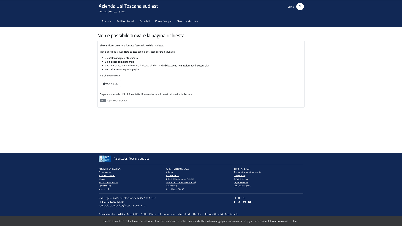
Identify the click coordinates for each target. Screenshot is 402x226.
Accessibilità (132, 214)
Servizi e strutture (187, 21)
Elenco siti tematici (214, 214)
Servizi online (105, 185)
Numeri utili (104, 189)
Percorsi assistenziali (108, 182)
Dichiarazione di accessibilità (112, 214)
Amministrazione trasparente (247, 172)
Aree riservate (231, 214)
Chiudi (295, 221)
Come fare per (163, 21)
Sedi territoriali (125, 21)
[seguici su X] (239, 202)
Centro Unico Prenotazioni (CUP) (181, 182)
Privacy (152, 214)
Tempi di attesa (241, 179)
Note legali (198, 214)
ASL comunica (172, 175)
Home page (112, 83)
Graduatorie (171, 185)
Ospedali (144, 21)
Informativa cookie (167, 214)
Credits (144, 214)
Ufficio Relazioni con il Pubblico (180, 179)
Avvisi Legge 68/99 (175, 189)
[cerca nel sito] (299, 6)
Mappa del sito (184, 214)
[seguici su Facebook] (235, 202)
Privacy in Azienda (242, 185)
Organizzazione (241, 182)
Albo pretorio (239, 175)
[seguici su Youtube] (250, 202)
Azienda (106, 21)
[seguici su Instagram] (244, 202)
